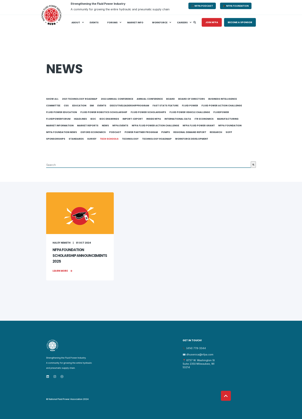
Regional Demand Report (189, 132)
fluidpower (221, 112)
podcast (115, 132)
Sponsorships (55, 138)
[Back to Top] (226, 396)
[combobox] (148, 164)
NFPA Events (120, 125)
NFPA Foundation (230, 125)
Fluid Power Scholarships (148, 112)
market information (60, 125)
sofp (229, 132)
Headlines (80, 119)
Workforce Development (191, 138)
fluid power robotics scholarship (103, 112)
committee (53, 105)
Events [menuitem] (94, 22)
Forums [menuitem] (112, 22)
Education (79, 105)
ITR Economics (204, 119)
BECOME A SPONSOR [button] (240, 22)
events (101, 105)
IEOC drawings (109, 119)
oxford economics (93, 132)
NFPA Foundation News (61, 132)
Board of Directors (191, 99)
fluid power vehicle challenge (190, 112)
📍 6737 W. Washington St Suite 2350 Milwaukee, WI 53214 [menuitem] (199, 364)
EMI (92, 105)
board (170, 99)
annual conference (150, 99)
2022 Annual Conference (117, 99)
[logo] (52, 345)
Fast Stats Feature (165, 105)
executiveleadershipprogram (129, 105)
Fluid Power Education (61, 112)
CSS (66, 105)
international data (177, 119)
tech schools (109, 138)
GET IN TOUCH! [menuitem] (192, 340)
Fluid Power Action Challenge (222, 105)
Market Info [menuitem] (135, 22)
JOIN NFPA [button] (211, 22)
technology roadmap (157, 138)
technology (130, 138)
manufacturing (228, 119)
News (105, 125)
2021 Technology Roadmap (79, 99)
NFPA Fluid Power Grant (199, 125)
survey (91, 138)
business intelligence (222, 99)
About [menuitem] (75, 22)
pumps (165, 132)
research (216, 132)
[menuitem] (115, 7)
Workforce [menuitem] (159, 22)
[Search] (194, 21)
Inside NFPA (153, 119)
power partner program (141, 132)
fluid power (190, 105)
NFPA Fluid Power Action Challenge (155, 125)
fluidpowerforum (58, 119)
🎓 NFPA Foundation (236, 5)
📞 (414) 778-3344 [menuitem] (194, 348)
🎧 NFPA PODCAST (202, 5)
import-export (133, 119)
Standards (76, 138)
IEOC (93, 119)
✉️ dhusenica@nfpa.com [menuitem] (198, 354)
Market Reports (87, 125)
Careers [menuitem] (182, 22)
